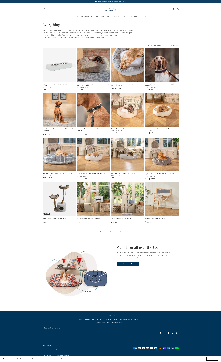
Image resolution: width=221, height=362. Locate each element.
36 (120, 231)
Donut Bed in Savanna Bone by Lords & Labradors (159, 128)
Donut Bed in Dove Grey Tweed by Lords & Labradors (57, 173)
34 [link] (110, 231)
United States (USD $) (50, 349)
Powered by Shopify (64, 355)
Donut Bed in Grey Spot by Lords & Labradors (124, 173)
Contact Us (137, 319)
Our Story (95, 319)
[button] (45, 9)
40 (130, 231)
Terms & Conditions (105, 319)
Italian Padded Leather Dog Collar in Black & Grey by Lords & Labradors (93, 129)
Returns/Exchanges (126, 319)
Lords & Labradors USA (53, 355)
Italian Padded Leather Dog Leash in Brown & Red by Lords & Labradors (161, 84)
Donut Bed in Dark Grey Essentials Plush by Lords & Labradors (159, 174)
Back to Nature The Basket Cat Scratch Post (55, 218)
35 (115, 231)
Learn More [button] (60, 359)
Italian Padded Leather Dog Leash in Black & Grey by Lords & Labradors (59, 129)
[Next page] (135, 231)
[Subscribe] (73, 333)
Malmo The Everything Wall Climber (155, 218)
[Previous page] (86, 231)
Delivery (115, 319)
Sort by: (150, 45)
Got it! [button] (212, 359)
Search (81, 319)
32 (101, 231)
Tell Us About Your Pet (118, 322)
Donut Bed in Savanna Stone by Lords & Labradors (125, 84)
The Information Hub (102, 322)
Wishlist (87, 319)
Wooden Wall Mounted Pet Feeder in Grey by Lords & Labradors (57, 84)
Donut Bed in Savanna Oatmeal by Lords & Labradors (125, 128)
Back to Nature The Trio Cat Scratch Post (122, 218)
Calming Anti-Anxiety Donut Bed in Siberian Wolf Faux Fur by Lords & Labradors (93, 84)
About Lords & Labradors (128, 264)
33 (105, 231)
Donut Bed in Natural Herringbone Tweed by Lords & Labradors (92, 174)
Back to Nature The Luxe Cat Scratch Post (88, 218)
